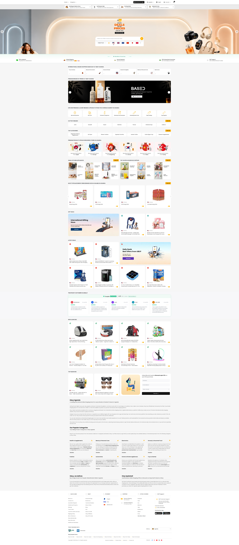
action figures (164, 464)
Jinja (139, 507)
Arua (139, 513)
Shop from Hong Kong (98, 536)
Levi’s (86, 461)
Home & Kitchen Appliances (130, 456)
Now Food (74, 450)
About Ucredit (89, 511)
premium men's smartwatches (129, 450)
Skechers (105, 124)
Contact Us (70, 500)
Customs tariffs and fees (74, 511)
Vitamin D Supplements (149, 134)
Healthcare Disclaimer (73, 522)
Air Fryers (75, 134)
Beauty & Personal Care (102, 440)
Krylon (90, 124)
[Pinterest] (161, 540)
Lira (138, 503)
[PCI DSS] (71, 531)
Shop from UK (79, 536)
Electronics (125, 440)
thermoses (135, 463)
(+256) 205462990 (160, 507)
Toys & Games (152, 456)
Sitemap (70, 507)
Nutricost (89, 448)
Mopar (113, 466)
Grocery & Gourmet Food (155, 440)
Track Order (71, 509)
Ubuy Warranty (71, 520)
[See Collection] (119, 92)
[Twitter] (159, 540)
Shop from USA (71, 536)
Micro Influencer (71, 516)
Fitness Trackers (90, 134)
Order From (101, 43)
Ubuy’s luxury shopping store (112, 445)
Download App (89, 498)
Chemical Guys (134, 124)
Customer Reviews (90, 503)
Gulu (139, 500)
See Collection (137, 98)
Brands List (88, 500)
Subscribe (155, 393)
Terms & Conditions (109, 540)
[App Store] (158, 513)
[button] (150, 2)
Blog (87, 507)
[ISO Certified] (80, 530)
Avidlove (149, 124)
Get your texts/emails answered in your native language (164, 502)
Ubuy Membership (72, 518)
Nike (82, 461)
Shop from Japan (87, 536)
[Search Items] (141, 38)
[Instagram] (154, 540)
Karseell (75, 124)
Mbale (139, 511)
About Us (70, 498)
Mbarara (140, 505)
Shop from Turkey (126, 536)
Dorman (107, 466)
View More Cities (141, 516)
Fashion (72, 456)
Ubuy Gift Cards (89, 516)
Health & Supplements (76, 440)
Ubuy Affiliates (89, 513)
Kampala (140, 498)
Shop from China (117, 536)
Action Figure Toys (134, 134)
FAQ (86, 509)
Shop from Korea (108, 536)
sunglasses (72, 466)
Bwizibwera (140, 509)
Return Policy (88, 505)
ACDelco (164, 124)
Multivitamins (164, 134)
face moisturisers (100, 450)
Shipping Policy (71, 513)
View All (168, 120)
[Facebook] (152, 540)
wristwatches (84, 464)
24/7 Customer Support (164, 499)
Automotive (99, 456)
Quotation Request (72, 503)
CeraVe (107, 450)
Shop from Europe (136, 536)
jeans (87, 463)
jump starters (110, 461)
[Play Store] (166, 513)
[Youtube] (157, 540)
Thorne (119, 124)
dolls (149, 466)
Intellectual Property (72, 505)
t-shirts (82, 463)
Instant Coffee (119, 134)
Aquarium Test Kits (104, 134)
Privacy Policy (118, 540)
